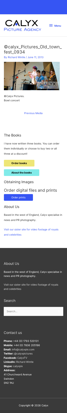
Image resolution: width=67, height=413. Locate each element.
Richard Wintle (25, 361)
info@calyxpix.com (23, 349)
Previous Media (33, 113)
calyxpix (18, 366)
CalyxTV (22, 357)
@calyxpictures (23, 353)
